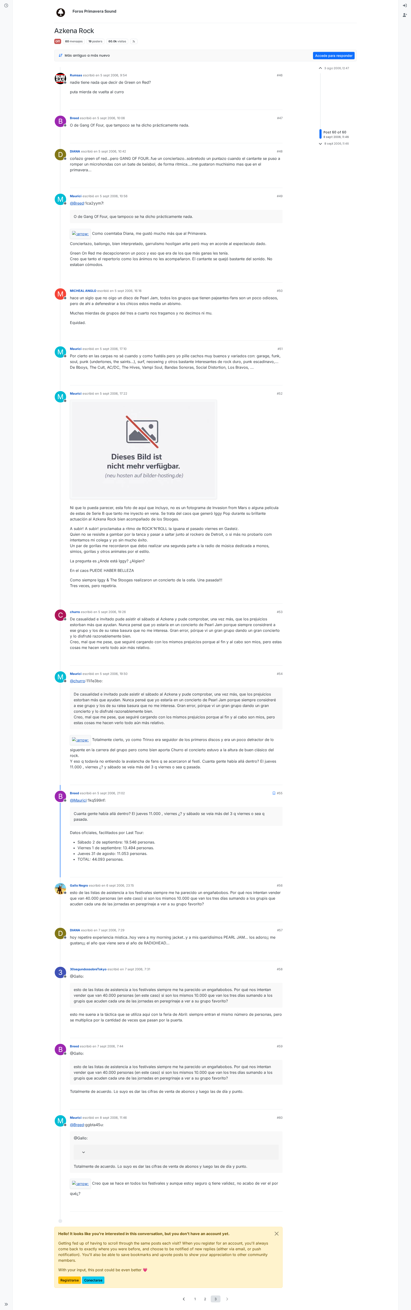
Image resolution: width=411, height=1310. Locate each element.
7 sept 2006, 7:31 (137, 969)
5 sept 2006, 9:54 (113, 75)
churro (75, 612)
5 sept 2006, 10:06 (111, 118)
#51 (280, 349)
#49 (280, 196)
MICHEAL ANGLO (83, 291)
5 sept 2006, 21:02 (111, 793)
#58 (280, 969)
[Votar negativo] (269, 104)
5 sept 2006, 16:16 (128, 291)
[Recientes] (6, 6)
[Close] (276, 1233)
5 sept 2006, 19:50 (113, 674)
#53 (280, 612)
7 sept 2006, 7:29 (111, 930)
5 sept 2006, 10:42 (112, 151)
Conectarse (93, 1280)
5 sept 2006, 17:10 (113, 349)
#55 (280, 793)
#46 (280, 75)
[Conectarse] (405, 6)
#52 (280, 393)
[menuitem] (405, 6)
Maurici (76, 196)
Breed (74, 118)
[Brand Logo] (62, 11)
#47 (280, 118)
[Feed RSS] (133, 41)
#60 (280, 1117)
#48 (280, 151)
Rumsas (76, 75)
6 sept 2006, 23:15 (120, 885)
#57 (280, 930)
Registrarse (69, 1280)
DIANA (75, 151)
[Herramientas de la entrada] (278, 104)
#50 (280, 291)
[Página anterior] (184, 1298)
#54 (280, 674)
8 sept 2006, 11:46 (113, 1117)
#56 (280, 885)
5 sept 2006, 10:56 (113, 196)
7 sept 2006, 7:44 (110, 1046)
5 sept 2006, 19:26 (112, 612)
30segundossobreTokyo (88, 969)
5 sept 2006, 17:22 (113, 393)
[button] (6, 1304)
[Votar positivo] (252, 104)
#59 (280, 1046)
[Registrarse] (405, 15)
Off (57, 41)
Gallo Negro (79, 885)
